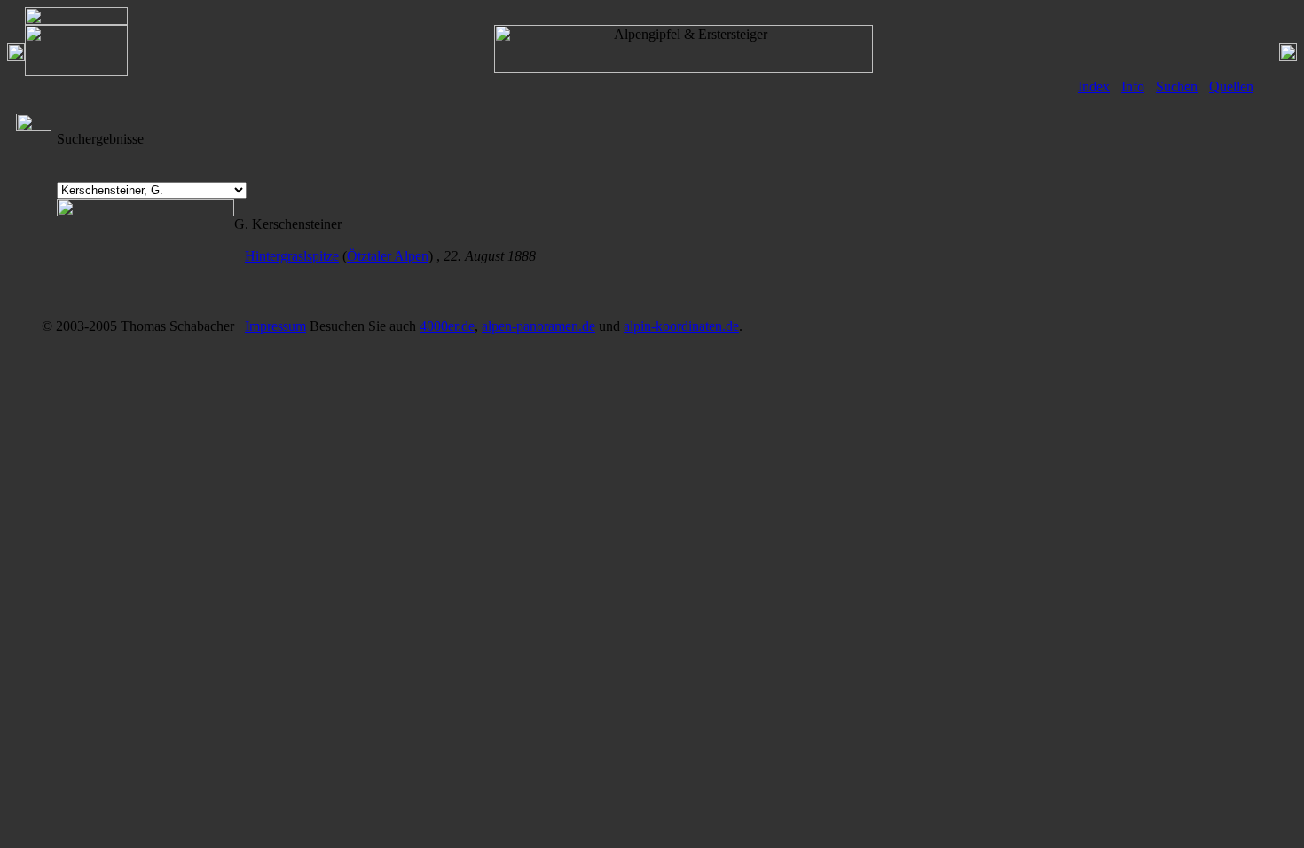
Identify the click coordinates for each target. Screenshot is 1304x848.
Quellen (1231, 86)
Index (1094, 86)
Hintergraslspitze (292, 255)
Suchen (1177, 86)
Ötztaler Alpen (387, 255)
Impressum (275, 326)
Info (1132, 86)
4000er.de (447, 326)
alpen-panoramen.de (538, 326)
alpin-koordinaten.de (681, 326)
